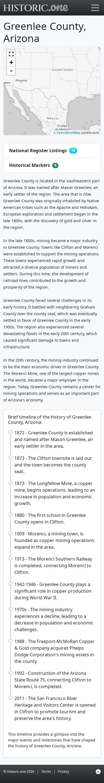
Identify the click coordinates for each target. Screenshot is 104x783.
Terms (46, 771)
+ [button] (11, 62)
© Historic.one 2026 (18, 771)
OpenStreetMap (68, 132)
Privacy (63, 771)
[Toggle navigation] (95, 7)
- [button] (11, 70)
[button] (11, 54)
